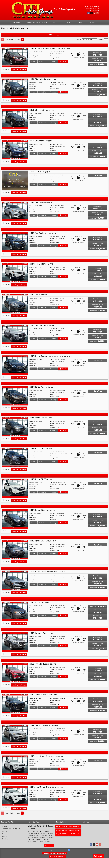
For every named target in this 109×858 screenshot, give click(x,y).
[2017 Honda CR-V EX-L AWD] (15, 488)
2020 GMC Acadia (41, 325)
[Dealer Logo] (32, 10)
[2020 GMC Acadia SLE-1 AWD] (15, 334)
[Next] (22, 39)
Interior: (31, 54)
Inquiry (33, 61)
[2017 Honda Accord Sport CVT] (15, 396)
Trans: (52, 56)
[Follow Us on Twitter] (91, 13)
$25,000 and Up (75, 834)
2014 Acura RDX (50, 48)
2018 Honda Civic (42, 541)
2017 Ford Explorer (41, 264)
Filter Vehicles (55, 35)
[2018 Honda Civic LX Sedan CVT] (15, 549)
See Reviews (49, 846)
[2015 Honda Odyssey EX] (15, 611)
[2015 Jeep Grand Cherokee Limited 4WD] (15, 765)
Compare (7, 69)
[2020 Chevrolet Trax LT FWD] (15, 119)
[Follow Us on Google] (97, 13)
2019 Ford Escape (40, 202)
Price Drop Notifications (19, 69)
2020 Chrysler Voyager (41, 141)
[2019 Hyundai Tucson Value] (15, 642)
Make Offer (42, 61)
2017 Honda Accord (50, 356)
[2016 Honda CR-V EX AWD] (15, 426)
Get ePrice (98, 176)
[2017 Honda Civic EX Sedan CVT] (15, 519)
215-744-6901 (94, 10)
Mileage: (52, 58)
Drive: (31, 58)
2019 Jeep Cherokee (43, 694)
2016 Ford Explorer (42, 233)
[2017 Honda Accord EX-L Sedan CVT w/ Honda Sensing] (15, 365)
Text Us (63, 61)
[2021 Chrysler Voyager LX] (15, 180)
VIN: (51, 52)
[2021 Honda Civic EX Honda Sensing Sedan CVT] (15, 580)
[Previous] (2, 39)
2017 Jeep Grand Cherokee (46, 787)
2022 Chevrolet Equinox (43, 79)
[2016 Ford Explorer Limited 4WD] (15, 242)
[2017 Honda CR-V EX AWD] (15, 457)
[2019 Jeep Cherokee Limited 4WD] (15, 703)
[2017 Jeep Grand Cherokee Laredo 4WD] (15, 796)
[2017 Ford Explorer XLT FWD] (15, 272)
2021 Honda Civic (47, 571)
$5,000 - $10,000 (74, 826)
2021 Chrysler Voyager (41, 171)
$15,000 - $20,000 (74, 830)
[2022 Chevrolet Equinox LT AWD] (15, 88)
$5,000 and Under (61, 826)
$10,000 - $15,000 (61, 830)
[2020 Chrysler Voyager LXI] (15, 149)
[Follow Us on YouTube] (94, 13)
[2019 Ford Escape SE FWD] (15, 211)
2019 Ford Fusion (38, 294)
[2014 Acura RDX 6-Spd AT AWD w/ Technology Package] (15, 57)
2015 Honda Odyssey (40, 602)
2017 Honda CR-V (40, 448)
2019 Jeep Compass (43, 725)
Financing (53, 61)
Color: (31, 56)
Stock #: (31, 52)
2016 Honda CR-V (40, 418)
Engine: (52, 54)
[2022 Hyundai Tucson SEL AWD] (15, 673)
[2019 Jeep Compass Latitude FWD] (15, 734)
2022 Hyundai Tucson (42, 664)
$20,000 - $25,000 (61, 834)
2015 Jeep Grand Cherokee (46, 756)
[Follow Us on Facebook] (88, 13)
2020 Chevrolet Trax (41, 110)
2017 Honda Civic (42, 510)
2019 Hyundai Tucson (41, 633)
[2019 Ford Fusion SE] (15, 303)
